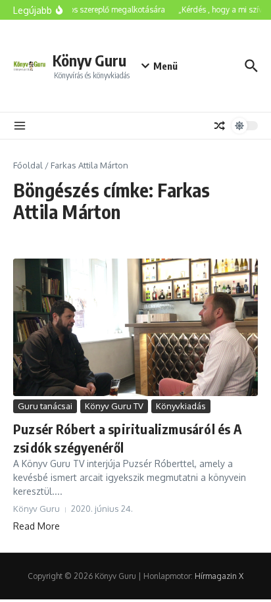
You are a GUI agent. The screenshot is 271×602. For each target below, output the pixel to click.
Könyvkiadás (181, 406)
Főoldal (28, 165)
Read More (36, 526)
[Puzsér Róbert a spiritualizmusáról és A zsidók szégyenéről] (135, 327)
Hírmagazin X (219, 576)
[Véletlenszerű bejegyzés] (219, 125)
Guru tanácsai (45, 406)
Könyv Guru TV (114, 406)
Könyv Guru (89, 60)
